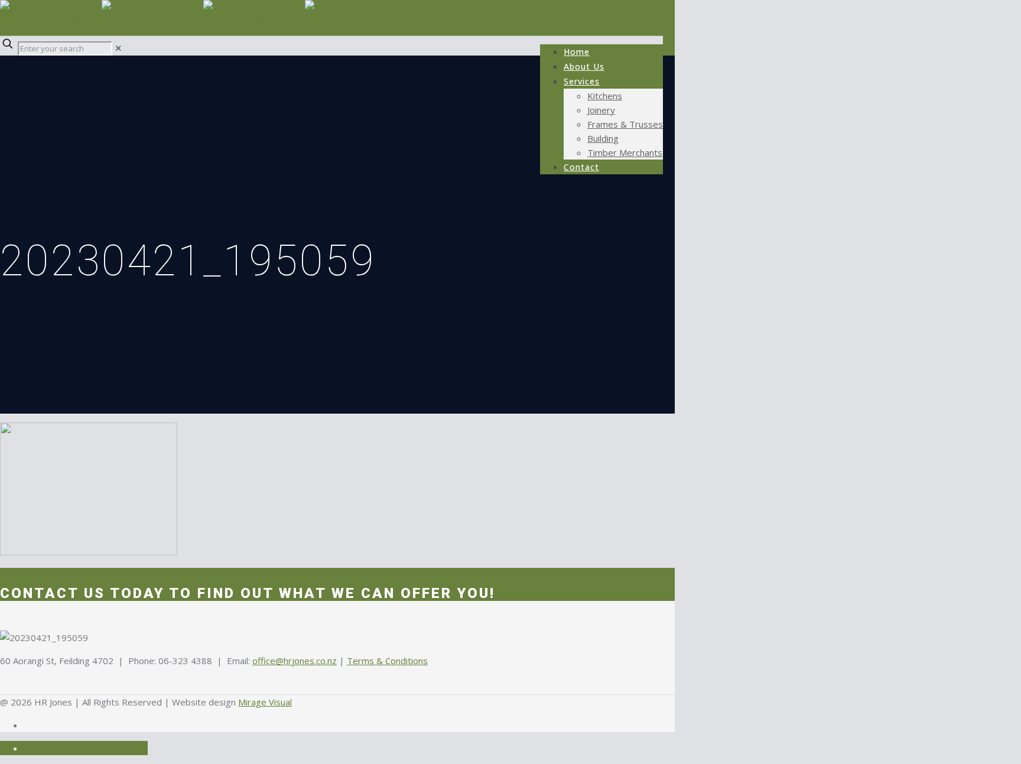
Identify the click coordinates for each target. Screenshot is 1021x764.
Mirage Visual (265, 702)
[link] (118, 48)
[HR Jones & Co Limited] (203, 17)
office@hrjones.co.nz (294, 661)
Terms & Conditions (387, 661)
